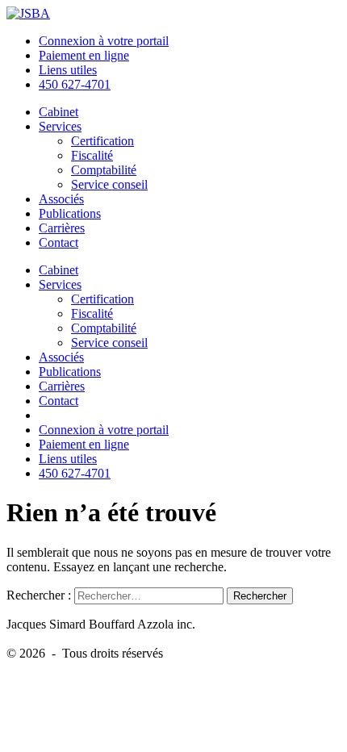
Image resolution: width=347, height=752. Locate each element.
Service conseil (109, 184)
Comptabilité (103, 170)
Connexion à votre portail (104, 41)
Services (60, 126)
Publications (70, 213)
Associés (61, 199)
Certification (102, 141)
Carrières (62, 228)
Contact (58, 242)
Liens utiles (68, 70)
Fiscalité (92, 155)
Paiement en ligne (84, 55)
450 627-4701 (75, 84)
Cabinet (58, 112)
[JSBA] (28, 13)
